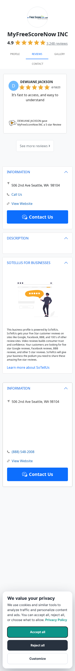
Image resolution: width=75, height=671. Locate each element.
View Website (22, 461)
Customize (37, 659)
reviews (57, 43)
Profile (15, 54)
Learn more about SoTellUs (28, 367)
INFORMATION (18, 388)
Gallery (59, 54)
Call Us (16, 194)
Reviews (37, 54)
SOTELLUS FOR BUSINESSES (28, 262)
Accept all (37, 632)
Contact (37, 64)
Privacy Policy (56, 620)
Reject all (38, 645)
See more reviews (34, 146)
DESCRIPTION (18, 238)
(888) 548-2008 (23, 451)
